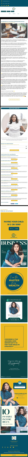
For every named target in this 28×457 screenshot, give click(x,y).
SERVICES (14, 13)
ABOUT (18, 13)
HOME (9, 13)
